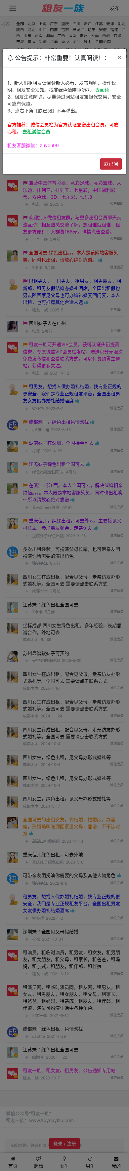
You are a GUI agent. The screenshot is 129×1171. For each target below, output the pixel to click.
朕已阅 (111, 164)
